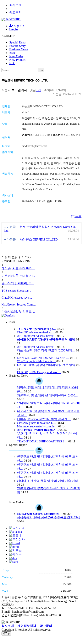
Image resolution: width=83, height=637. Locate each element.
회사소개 (15, 5)
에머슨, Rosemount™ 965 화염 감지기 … (44, 419)
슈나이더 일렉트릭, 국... (18, 283)
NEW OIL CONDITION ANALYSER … (43, 357)
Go (41, 70)
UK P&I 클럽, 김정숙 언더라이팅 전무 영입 (46, 364)
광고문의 (15, 12)
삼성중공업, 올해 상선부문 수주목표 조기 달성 (48, 517)
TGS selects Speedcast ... (17, 290)
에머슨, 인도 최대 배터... (18, 268)
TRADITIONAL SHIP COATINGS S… (42, 441)
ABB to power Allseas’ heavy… (37, 335)
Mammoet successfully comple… (37, 426)
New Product (17, 59)
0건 (38, 90)
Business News (18, 49)
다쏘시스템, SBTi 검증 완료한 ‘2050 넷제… (46, 350)
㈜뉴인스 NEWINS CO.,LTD (39, 239)
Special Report (18, 42)
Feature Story (17, 45)
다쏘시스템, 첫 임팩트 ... (18, 311)
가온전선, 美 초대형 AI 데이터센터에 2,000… (47, 395)
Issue (12, 52)
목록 (78, 216)
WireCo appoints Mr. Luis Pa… (36, 361)
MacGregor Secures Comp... (19, 304)
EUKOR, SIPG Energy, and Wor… (39, 372)
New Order (16, 56)
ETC (12, 63)
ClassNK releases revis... (17, 297)
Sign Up (18, 25)
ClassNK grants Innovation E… (36, 423)
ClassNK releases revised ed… (36, 332)
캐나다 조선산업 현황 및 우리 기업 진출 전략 (47, 480)
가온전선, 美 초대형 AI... (18, 275)
